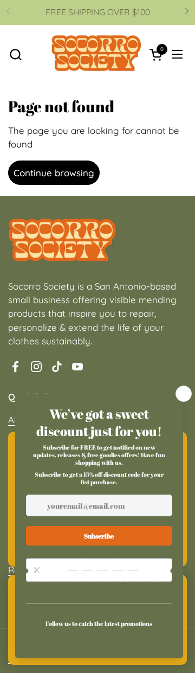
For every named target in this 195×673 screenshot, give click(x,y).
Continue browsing (54, 172)
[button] (15, 54)
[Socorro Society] (96, 54)
